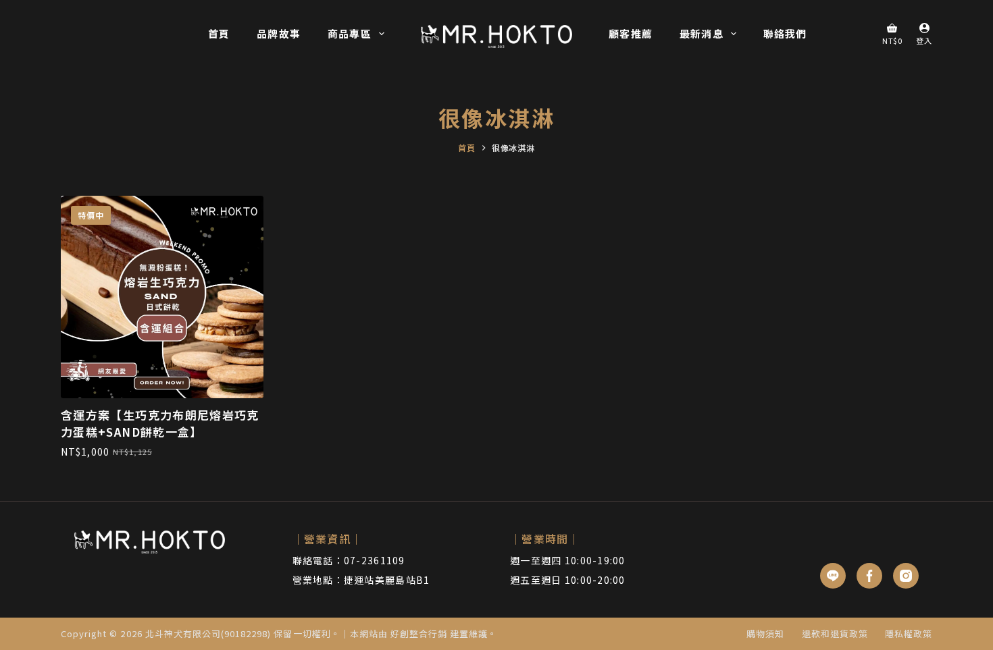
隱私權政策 (908, 634)
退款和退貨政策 (835, 634)
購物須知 (765, 634)
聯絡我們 (785, 33)
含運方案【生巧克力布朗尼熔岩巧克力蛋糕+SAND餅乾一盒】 (160, 423)
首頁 (219, 33)
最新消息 (701, 33)
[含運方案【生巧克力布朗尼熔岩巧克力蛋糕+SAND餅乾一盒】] (162, 297)
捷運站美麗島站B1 (387, 580)
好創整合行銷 (418, 633)
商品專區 (350, 33)
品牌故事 (279, 33)
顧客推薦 (631, 33)
